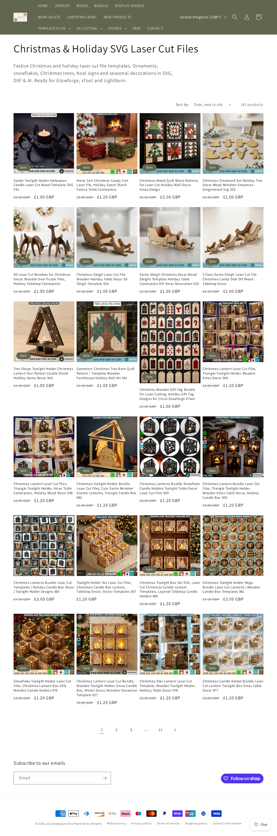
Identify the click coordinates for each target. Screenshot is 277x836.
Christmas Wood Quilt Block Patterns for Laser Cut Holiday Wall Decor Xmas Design (169, 185)
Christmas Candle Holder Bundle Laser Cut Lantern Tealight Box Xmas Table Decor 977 (233, 686)
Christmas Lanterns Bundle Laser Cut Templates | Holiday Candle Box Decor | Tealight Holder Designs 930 (44, 587)
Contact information (227, 823)
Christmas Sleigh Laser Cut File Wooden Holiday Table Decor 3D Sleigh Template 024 (102, 279)
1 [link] (102, 729)
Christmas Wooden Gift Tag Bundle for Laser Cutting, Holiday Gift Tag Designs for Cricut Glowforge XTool (167, 394)
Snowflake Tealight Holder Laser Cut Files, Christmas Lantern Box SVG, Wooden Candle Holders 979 (42, 686)
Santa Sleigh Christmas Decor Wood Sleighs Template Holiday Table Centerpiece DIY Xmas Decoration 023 (169, 279)
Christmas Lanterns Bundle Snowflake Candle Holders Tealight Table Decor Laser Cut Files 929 (170, 488)
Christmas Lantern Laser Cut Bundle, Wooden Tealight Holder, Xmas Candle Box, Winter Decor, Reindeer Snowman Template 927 (107, 688)
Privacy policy (141, 823)
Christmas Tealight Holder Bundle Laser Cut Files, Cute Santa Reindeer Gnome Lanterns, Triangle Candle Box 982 (107, 491)
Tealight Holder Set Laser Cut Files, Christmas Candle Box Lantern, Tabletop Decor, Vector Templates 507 (106, 587)
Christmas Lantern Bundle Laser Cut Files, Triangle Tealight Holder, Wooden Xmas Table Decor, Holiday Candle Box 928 (231, 491)
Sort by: (182, 104)
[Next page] (175, 730)
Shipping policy (196, 823)
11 (160, 729)
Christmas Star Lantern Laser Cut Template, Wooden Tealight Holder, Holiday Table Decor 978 (167, 686)
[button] (54, 28)
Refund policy (116, 823)
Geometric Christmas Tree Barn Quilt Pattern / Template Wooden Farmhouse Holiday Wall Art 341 (106, 373)
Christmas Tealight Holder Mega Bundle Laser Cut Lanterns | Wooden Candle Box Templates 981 (231, 587)
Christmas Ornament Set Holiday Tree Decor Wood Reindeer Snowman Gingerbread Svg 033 (232, 185)
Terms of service (168, 823)
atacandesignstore (59, 823)
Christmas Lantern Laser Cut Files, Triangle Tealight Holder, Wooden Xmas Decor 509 (229, 373)
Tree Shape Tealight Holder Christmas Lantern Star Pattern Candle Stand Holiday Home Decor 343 (43, 373)
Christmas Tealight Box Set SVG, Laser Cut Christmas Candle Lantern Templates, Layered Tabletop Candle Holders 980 (170, 590)
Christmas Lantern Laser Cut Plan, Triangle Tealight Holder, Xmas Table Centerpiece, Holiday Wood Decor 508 (43, 488)
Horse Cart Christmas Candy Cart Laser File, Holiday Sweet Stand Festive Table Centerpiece (102, 185)
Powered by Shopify (88, 823)
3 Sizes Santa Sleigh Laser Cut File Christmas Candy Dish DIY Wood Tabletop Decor (230, 279)
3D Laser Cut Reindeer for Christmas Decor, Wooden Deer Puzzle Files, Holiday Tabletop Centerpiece (42, 279)
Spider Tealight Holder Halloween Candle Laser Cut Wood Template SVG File (43, 185)
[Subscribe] (105, 778)
